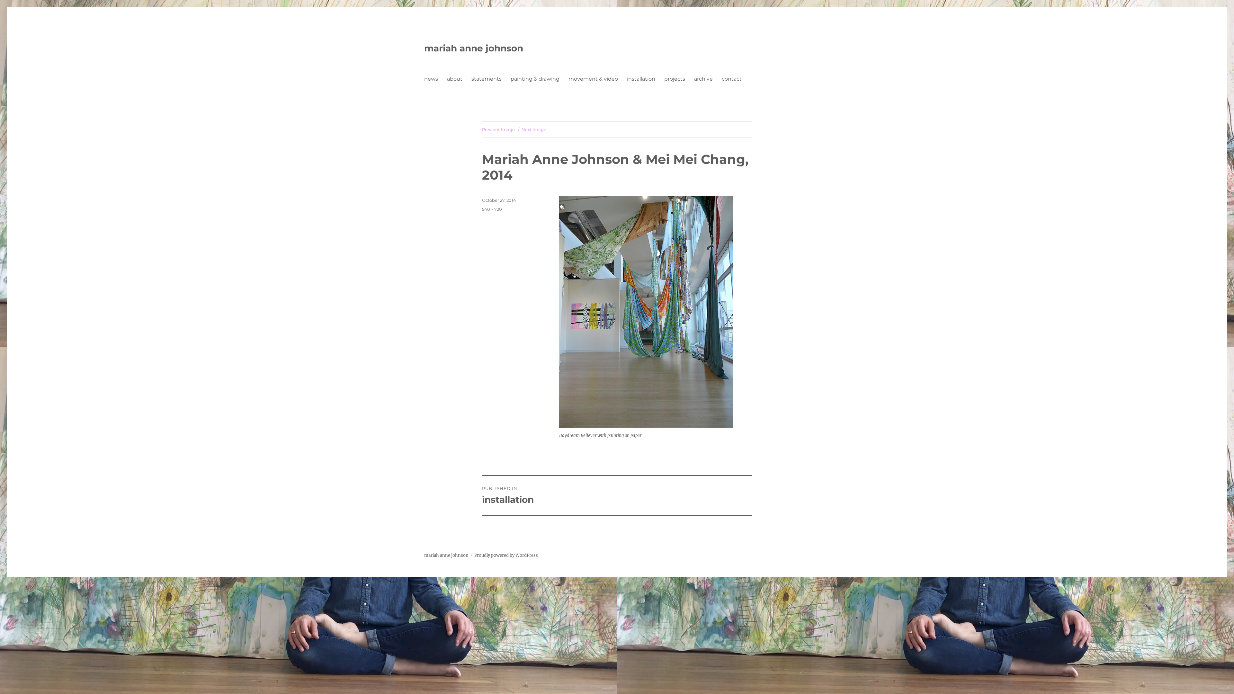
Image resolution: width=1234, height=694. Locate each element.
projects (674, 79)
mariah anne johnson (473, 48)
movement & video (593, 79)
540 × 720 (492, 209)
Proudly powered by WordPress (506, 555)
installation (641, 79)
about (454, 79)
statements (486, 79)
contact (732, 79)
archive (703, 79)
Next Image (534, 129)
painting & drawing (535, 79)
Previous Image (498, 129)
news (431, 79)
